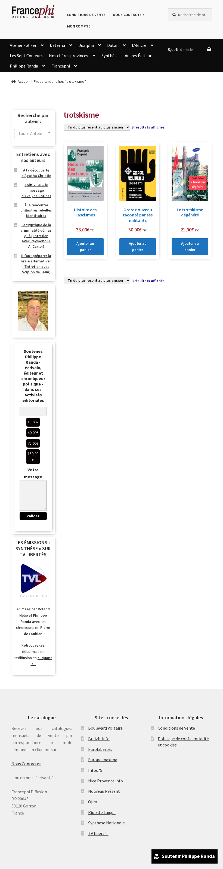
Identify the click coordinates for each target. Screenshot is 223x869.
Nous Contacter (128, 14)
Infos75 (95, 770)
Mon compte (78, 26)
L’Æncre (139, 45)
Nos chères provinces (68, 55)
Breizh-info (99, 738)
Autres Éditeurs (139, 55)
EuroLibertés (100, 749)
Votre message (33, 473)
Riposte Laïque (102, 812)
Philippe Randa (24, 66)
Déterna (57, 45)
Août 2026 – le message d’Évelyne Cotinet (36, 190)
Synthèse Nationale (106, 822)
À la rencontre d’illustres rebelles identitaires (36, 210)
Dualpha (86, 45)
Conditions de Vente (86, 14)
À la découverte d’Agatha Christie (36, 173)
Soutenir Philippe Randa (188, 856)
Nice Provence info (105, 781)
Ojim (92, 801)
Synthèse (110, 55)
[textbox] (33, 133)
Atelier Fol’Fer (23, 45)
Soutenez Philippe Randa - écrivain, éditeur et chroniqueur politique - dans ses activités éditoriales (33, 375)
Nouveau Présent (104, 791)
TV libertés (98, 833)
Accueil (23, 81)
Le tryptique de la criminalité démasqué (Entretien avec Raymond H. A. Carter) (36, 235)
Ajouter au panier (85, 246)
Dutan (113, 45)
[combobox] (33, 133)
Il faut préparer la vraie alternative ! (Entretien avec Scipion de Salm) (36, 263)
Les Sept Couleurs (26, 55)
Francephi (60, 66)
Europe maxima (102, 759)
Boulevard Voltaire (105, 728)
